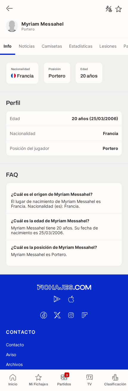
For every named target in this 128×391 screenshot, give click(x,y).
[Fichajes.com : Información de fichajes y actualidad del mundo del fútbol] (64, 287)
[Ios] (70, 298)
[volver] (9, 9)
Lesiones (107, 46)
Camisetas (52, 46)
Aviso (11, 354)
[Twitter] (57, 315)
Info (8, 46)
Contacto (15, 344)
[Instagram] (70, 315)
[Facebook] (43, 315)
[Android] (57, 298)
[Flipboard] (84, 315)
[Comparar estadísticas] (109, 9)
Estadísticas (80, 46)
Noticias (27, 46)
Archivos (14, 364)
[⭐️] (118, 9)
